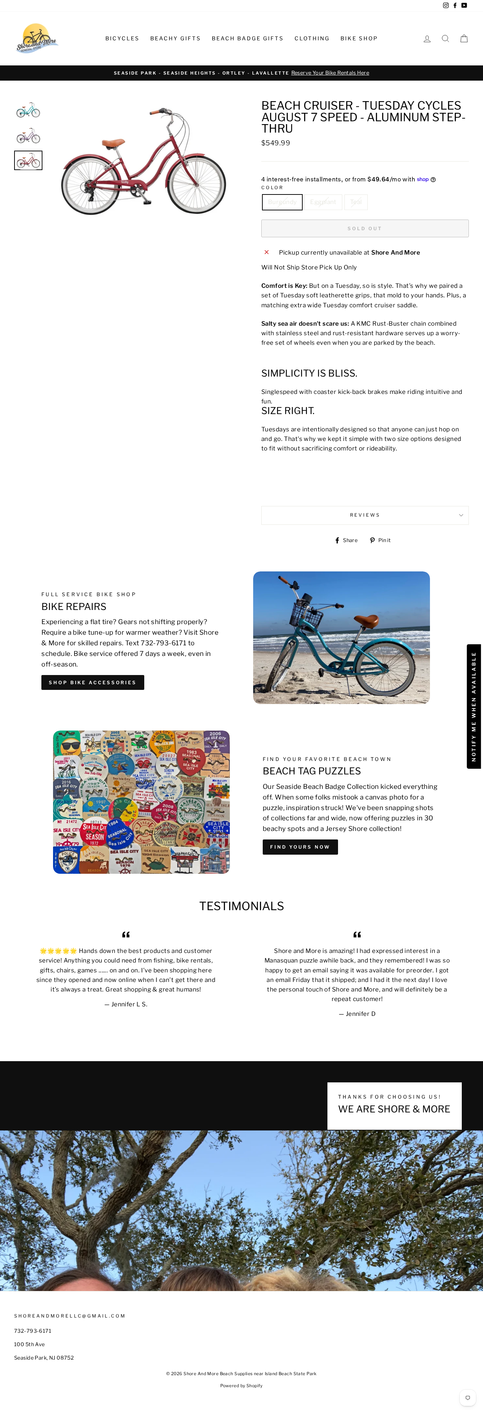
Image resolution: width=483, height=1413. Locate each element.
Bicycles (122, 38)
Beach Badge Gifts (248, 38)
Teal (356, 201)
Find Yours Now (300, 847)
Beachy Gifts (175, 38)
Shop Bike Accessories (93, 682)
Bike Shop (359, 38)
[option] (241, 73)
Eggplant (323, 201)
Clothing (312, 38)
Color (272, 187)
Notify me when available (474, 706)
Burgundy (282, 201)
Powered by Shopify (241, 1385)
